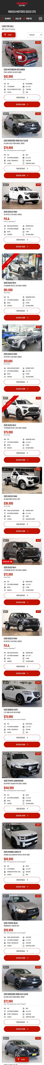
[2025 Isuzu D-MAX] (22, 195)
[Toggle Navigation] (40, 18)
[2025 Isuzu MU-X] (22, 266)
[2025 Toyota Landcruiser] (22, 764)
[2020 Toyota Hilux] (22, 907)
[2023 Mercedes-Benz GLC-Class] (22, 124)
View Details (20, 97)
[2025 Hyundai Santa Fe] (22, 835)
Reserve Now (20, 104)
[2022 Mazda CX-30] (22, 1049)
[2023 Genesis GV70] (22, 693)
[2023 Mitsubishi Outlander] (22, 53)
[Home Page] (22, 4)
